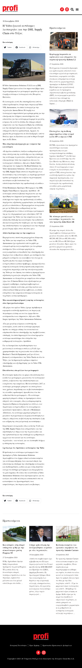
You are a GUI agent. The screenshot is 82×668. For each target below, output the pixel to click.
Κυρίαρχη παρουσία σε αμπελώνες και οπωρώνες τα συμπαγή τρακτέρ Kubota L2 (63, 57)
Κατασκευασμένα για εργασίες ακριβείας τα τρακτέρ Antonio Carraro (67, 547)
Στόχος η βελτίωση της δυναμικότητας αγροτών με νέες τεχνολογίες (40, 547)
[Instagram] (67, 9)
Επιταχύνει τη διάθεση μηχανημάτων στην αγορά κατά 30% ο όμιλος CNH (62, 134)
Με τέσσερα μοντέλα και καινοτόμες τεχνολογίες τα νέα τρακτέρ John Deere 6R (62, 219)
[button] (72, 9)
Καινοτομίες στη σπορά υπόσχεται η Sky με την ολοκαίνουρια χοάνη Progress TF (14, 548)
